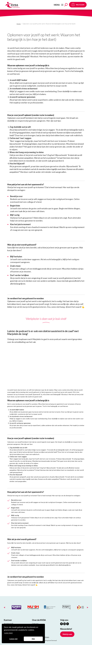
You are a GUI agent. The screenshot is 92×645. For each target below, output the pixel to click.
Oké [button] (33, 639)
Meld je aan (67, 634)
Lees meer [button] (8, 633)
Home (19, 24)
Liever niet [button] (13, 639)
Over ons (35, 624)
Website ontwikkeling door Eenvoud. (46, 640)
